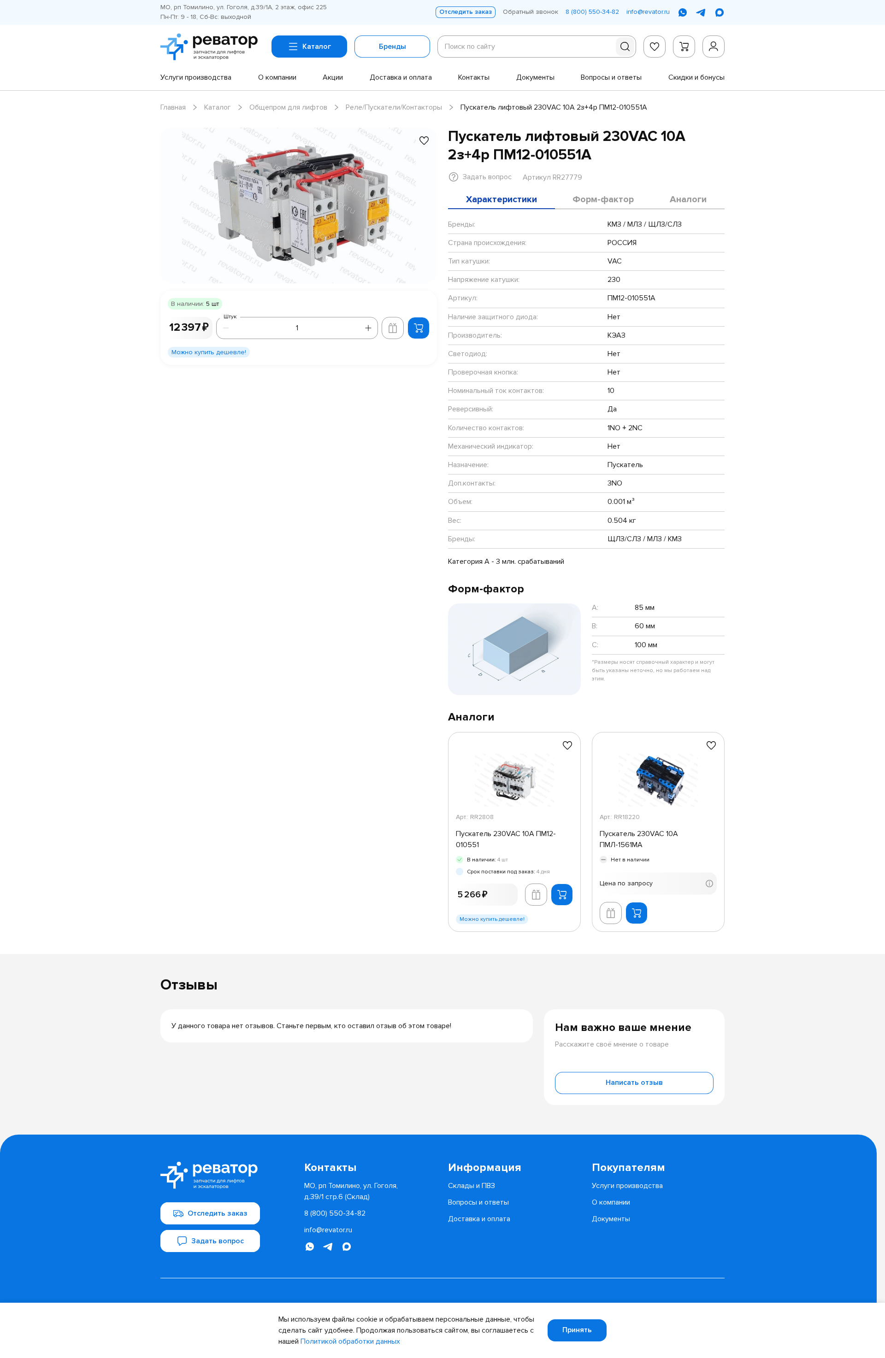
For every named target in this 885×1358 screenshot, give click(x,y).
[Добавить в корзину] (418, 328)
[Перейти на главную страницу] (212, 47)
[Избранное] (654, 46)
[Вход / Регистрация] (713, 46)
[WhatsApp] (682, 12)
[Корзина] (684, 46)
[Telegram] (701, 12)
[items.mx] (719, 12)
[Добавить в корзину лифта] (393, 328)
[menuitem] (195, 77)
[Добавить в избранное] (424, 140)
